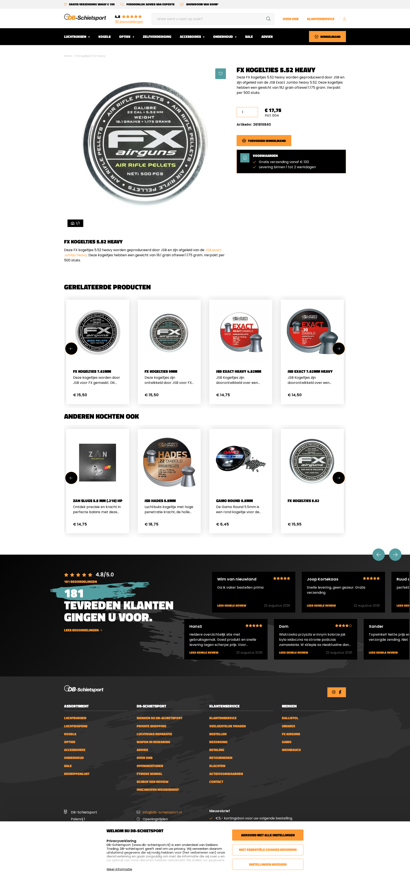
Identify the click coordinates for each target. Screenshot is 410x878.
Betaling (216, 750)
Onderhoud (223, 36)
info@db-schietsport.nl (162, 812)
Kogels (104, 36)
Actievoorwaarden (226, 774)
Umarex (288, 726)
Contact (216, 782)
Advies (267, 36)
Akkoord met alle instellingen (268, 835)
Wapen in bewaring (153, 742)
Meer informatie (119, 869)
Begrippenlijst (76, 774)
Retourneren (220, 758)
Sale (249, 36)
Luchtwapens (75, 726)
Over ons (291, 19)
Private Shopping (151, 726)
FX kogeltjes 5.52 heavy (90, 56)
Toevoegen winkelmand (267, 140)
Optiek (125, 36)
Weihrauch (291, 750)
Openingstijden (150, 766)
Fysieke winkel (149, 774)
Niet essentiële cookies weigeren (268, 849)
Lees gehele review (231, 605)
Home (68, 56)
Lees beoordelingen (81, 630)
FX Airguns (291, 734)
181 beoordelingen (129, 22)
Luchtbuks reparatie (154, 734)
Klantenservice (320, 19)
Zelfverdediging (157, 36)
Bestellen (218, 734)
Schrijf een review (152, 782)
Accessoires (191, 36)
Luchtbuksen (75, 36)
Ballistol (290, 718)
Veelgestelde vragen (227, 726)
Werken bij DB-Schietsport (159, 718)
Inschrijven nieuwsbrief (158, 790)
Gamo (286, 742)
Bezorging (218, 742)
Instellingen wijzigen (268, 864)
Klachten (217, 766)
